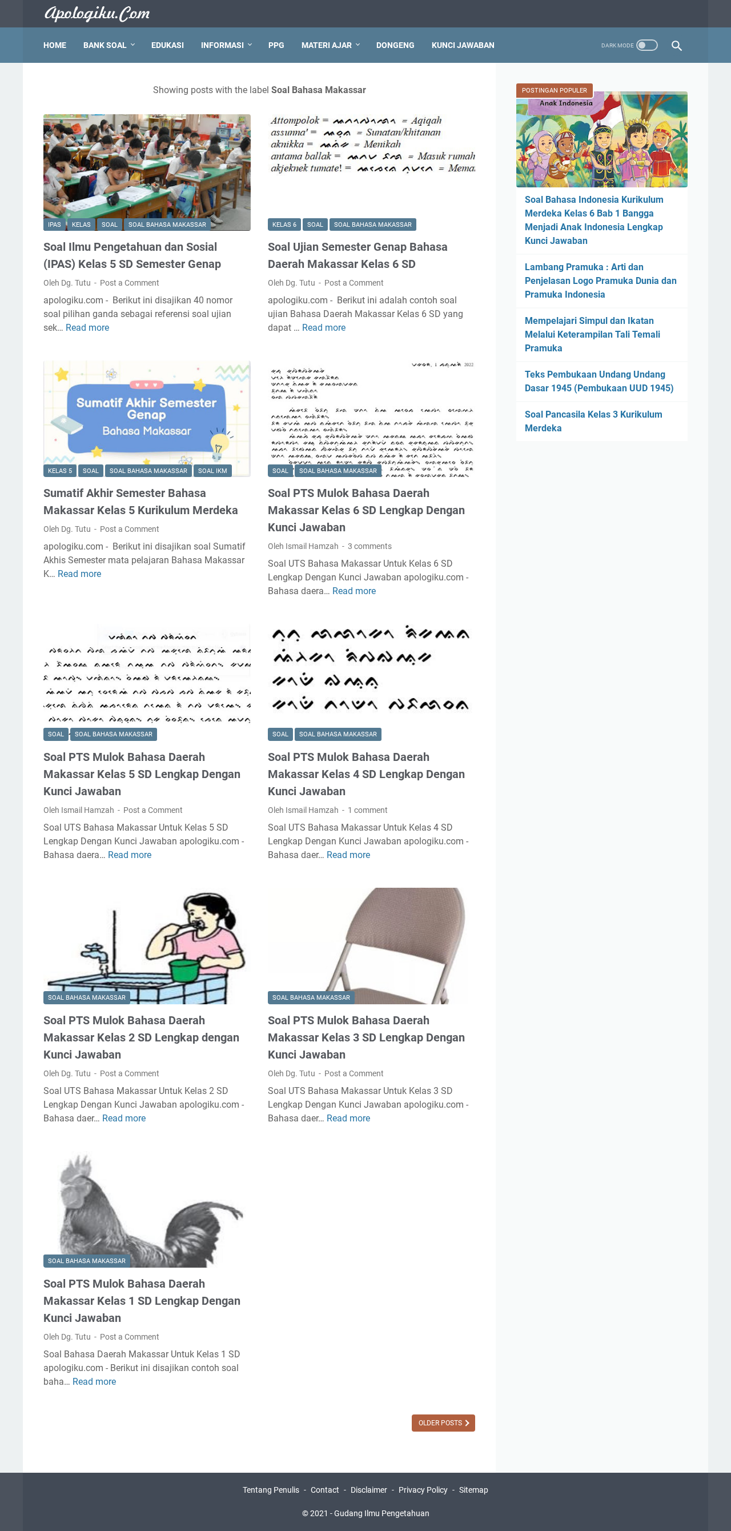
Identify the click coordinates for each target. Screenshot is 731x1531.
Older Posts (441, 1423)
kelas (81, 225)
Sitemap (473, 1489)
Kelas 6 (284, 225)
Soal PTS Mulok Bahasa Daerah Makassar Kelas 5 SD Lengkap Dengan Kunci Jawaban (141, 774)
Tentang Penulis (271, 1489)
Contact (325, 1489)
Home (54, 45)
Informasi (222, 45)
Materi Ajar (327, 45)
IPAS (54, 225)
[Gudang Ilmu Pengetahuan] (104, 14)
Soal (110, 225)
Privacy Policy (423, 1489)
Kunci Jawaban (463, 45)
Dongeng (395, 45)
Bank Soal (105, 45)
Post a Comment (129, 282)
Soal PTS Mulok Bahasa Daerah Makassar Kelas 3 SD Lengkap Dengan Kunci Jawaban (366, 1037)
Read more (87, 327)
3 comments (370, 546)
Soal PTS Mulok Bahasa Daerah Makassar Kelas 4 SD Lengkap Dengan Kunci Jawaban (366, 774)
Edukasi (167, 45)
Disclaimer (369, 1489)
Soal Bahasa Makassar (167, 225)
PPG (276, 45)
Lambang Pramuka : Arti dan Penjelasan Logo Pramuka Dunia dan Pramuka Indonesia (601, 281)
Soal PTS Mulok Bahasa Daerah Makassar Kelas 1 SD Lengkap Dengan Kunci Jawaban (141, 1301)
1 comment (368, 810)
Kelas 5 (60, 471)
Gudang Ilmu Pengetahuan (381, 1513)
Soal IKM (212, 471)
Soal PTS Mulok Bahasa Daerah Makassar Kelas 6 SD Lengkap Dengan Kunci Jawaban (366, 510)
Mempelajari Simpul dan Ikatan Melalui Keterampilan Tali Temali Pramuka (592, 334)
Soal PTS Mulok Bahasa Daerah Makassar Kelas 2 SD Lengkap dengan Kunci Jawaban (141, 1037)
